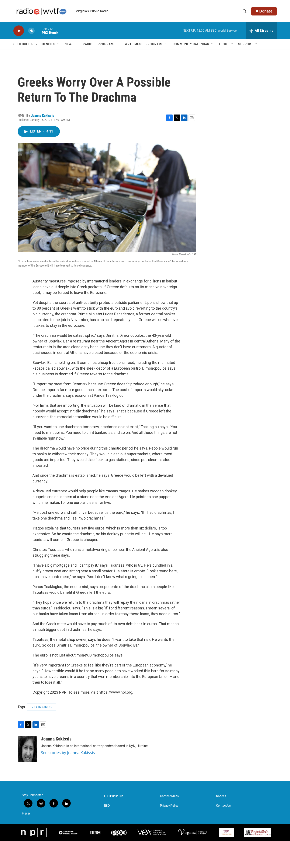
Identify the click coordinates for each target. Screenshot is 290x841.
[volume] (31, 31)
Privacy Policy (169, 805)
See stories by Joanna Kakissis (68, 752)
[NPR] (33, 832)
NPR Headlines (41, 707)
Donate (265, 11)
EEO (107, 805)
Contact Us (223, 805)
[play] (18, 30)
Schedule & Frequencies (34, 44)
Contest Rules (169, 796)
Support (245, 44)
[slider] (38, 30)
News (69, 44)
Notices (221, 796)
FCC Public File (113, 796)
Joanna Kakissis (42, 115)
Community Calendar (191, 44)
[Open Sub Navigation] (58, 44)
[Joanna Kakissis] (27, 749)
